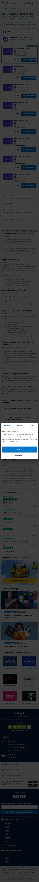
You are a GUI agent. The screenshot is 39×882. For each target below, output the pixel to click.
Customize (18, 455)
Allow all (19, 449)
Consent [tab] (7, 425)
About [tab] (32, 425)
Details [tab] (19, 425)
